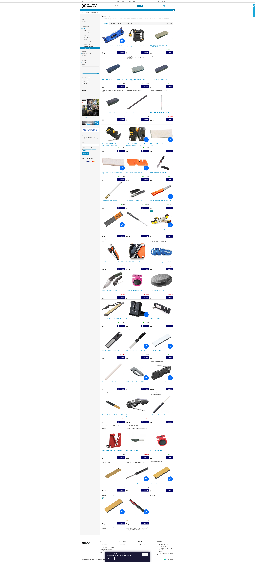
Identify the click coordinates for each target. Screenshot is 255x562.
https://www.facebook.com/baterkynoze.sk (166, 549)
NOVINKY (84, 21)
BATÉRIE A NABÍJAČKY (86, 53)
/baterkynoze (162, 551)
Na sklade (87, 77)
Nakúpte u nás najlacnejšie (124, 548)
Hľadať (140, 5)
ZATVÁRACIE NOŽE (86, 23)
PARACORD (84, 57)
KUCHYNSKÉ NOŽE (85, 26)
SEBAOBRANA (85, 59)
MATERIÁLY (84, 60)
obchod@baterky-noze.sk (164, 544)
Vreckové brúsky (87, 48)
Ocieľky (85, 39)
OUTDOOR (84, 55)
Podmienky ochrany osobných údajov (107, 547)
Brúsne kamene (87, 30)
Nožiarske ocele (122, 544)
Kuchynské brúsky (87, 41)
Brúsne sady (86, 35)
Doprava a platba (120, 1)
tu (130, 555)
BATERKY (84, 51)
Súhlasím (145, 555)
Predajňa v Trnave (141, 544)
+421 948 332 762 (162, 546)
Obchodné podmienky (131, 1)
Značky (83, 64)
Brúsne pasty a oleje (88, 32)
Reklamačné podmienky (104, 551)
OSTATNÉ (84, 62)
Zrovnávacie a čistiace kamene (90, 50)
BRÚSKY (83, 28)
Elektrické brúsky (87, 37)
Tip (85, 83)
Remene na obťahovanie (88, 46)
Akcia (83, 19)
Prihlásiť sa (85, 153)
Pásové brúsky (86, 43)
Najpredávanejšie (128, 23)
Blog (101, 552)
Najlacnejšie (113, 23)
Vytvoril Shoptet (170, 559)
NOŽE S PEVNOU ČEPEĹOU (87, 25)
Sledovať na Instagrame (91, 117)
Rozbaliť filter (89, 86)
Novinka (86, 81)
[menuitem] (82, 10)
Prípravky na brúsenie (88, 44)
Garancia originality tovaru (124, 546)
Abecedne (137, 23)
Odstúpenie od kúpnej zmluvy (106, 549)
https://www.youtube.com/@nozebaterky (166, 554)
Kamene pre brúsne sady (89, 34)
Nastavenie (110, 559)
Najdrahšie (120, 23)
